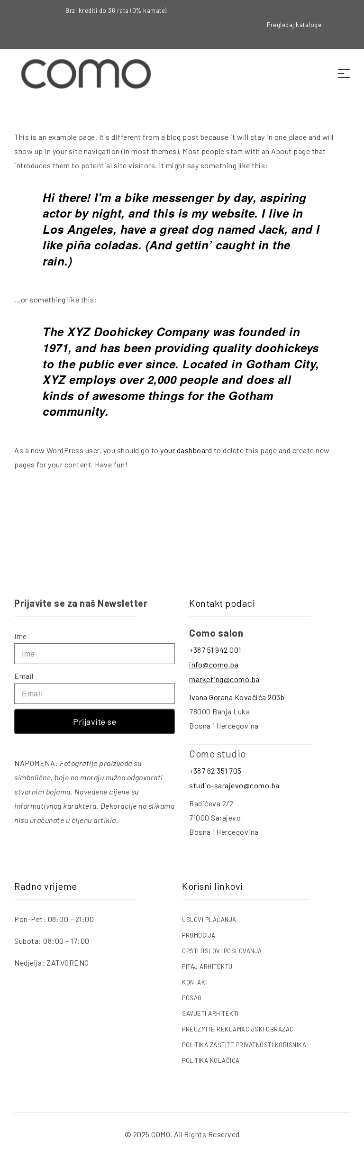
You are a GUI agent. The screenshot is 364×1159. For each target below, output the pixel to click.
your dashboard (186, 450)
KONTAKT (195, 982)
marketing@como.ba (224, 679)
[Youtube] (350, 38)
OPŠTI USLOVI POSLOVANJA (222, 951)
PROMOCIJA (199, 935)
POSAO (192, 998)
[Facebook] (350, 11)
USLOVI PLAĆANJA (209, 919)
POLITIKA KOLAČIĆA (211, 1060)
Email (24, 675)
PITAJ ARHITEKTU (207, 966)
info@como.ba (213, 664)
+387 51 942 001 (215, 649)
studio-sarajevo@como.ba (234, 785)
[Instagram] (350, 24)
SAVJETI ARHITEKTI (210, 1013)
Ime (20, 635)
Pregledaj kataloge (294, 24)
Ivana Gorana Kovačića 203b (236, 697)
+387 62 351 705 (215, 770)
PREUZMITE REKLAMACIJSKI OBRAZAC (238, 1029)
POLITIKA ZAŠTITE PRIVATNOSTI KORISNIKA (244, 1045)
